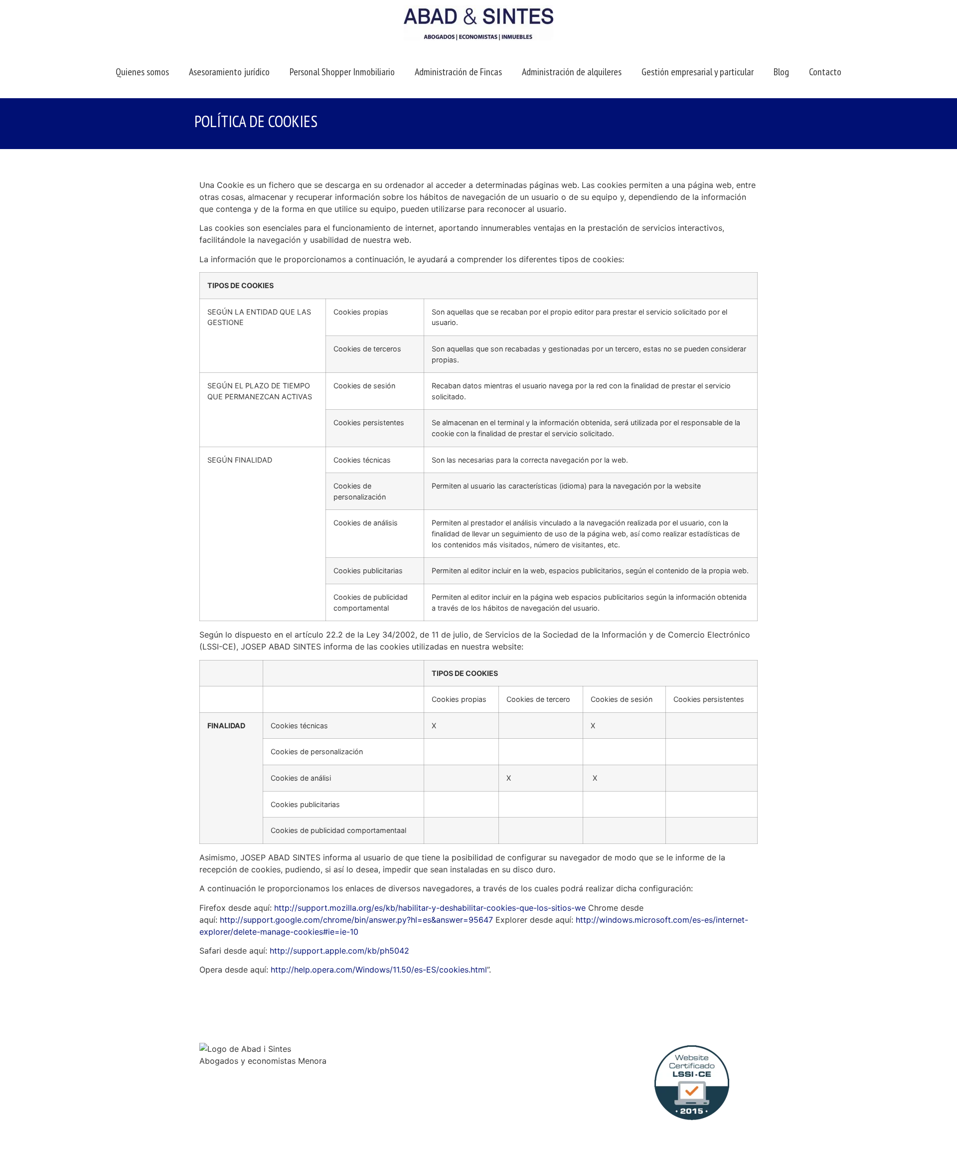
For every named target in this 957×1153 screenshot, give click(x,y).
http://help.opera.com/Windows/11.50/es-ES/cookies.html (379, 970)
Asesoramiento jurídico (229, 71)
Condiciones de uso (520, 1079)
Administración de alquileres (572, 71)
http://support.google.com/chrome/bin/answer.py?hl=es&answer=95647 (356, 920)
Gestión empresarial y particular (697, 71)
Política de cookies (519, 1091)
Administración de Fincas (458, 71)
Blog (781, 71)
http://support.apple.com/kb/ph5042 (339, 951)
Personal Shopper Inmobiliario (342, 71)
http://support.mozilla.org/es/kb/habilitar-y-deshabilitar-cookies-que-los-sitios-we (430, 908)
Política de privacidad (524, 1103)
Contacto (825, 71)
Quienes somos (142, 71)
